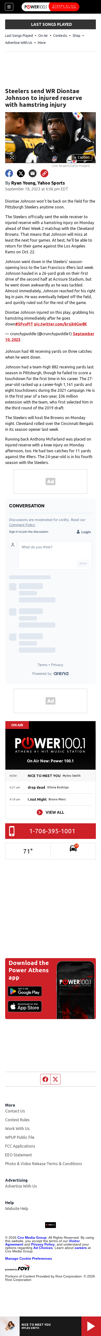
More (42, 43)
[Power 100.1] (50, 7)
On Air (43, 36)
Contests (60, 36)
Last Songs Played (19, 36)
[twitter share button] (21, 173)
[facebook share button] (9, 173)
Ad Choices (43, 1248)
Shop (76, 36)
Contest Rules (17, 1120)
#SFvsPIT (24, 324)
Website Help (16, 1208)
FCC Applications (20, 1146)
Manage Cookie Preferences (28, 1258)
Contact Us (15, 1111)
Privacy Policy (43, 1244)
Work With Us (17, 1128)
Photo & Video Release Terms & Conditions (43, 1163)
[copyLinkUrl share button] (44, 173)
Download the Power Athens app (29, 970)
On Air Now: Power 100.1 (50, 761)
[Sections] (9, 7)
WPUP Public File (19, 1137)
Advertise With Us (18, 43)
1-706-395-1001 (52, 831)
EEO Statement (18, 1155)
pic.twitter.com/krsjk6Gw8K (60, 324)
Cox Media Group (32, 1237)
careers (81, 1248)
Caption (81, 157)
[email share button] (33, 173)
